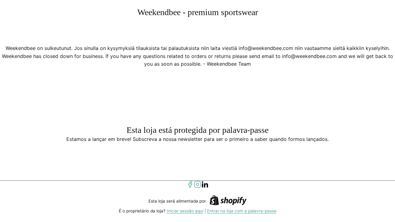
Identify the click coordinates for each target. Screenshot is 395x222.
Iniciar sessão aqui (185, 210)
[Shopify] (228, 201)
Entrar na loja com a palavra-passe (241, 210)
